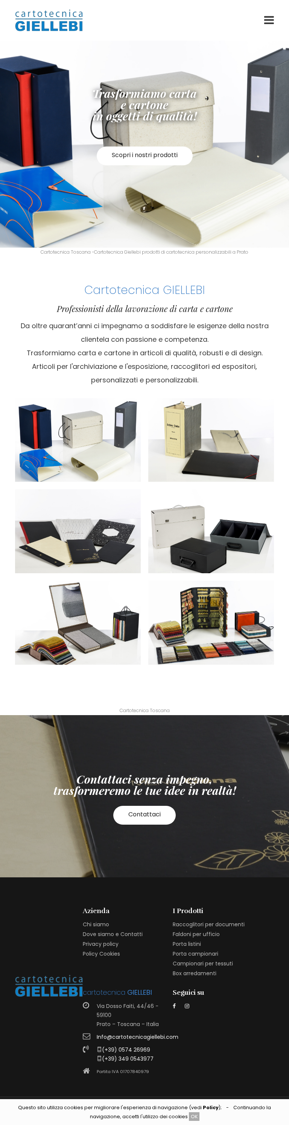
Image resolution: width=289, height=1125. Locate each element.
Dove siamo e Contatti (113, 934)
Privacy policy (101, 944)
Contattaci (144, 814)
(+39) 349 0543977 (128, 1059)
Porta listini (187, 944)
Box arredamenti (194, 973)
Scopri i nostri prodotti (145, 162)
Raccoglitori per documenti (209, 924)
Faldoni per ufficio (196, 934)
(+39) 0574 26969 (126, 1049)
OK (194, 1116)
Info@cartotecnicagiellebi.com (137, 1037)
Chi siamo (96, 924)
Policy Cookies (101, 954)
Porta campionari (195, 954)
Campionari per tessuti (203, 963)
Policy (211, 1107)
